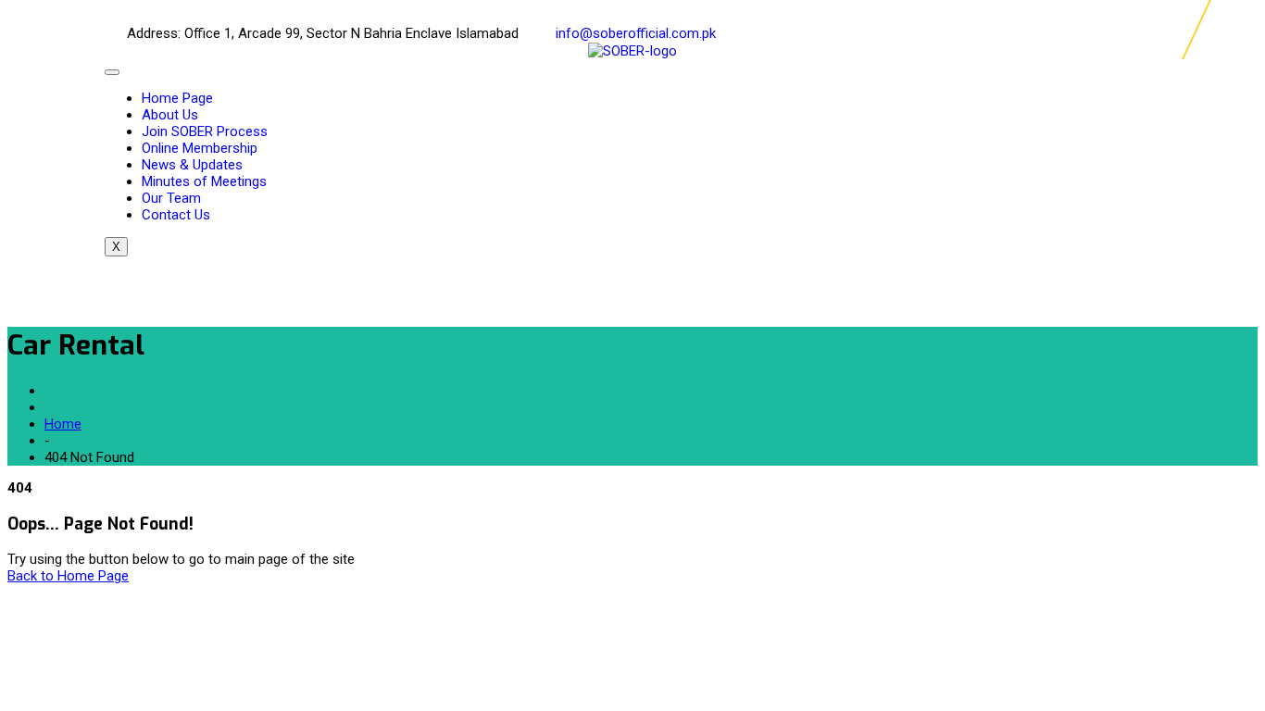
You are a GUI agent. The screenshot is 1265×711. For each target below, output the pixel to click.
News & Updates (192, 164)
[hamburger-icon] (112, 72)
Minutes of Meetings (204, 181)
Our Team (171, 198)
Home (62, 424)
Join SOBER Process (205, 131)
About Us (170, 114)
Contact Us (176, 214)
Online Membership (199, 148)
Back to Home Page (68, 576)
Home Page (177, 98)
